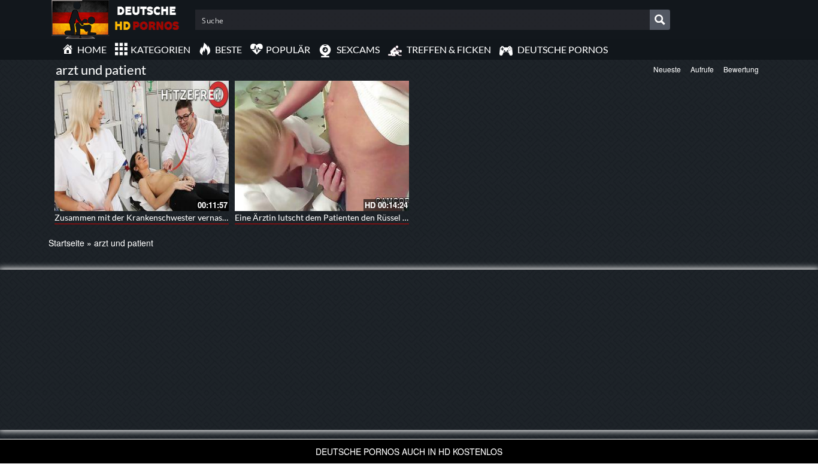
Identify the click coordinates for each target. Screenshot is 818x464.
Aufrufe (702, 69)
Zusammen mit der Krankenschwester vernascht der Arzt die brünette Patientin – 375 (213, 217)
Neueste (667, 69)
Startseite (66, 243)
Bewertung (741, 69)
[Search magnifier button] (660, 20)
